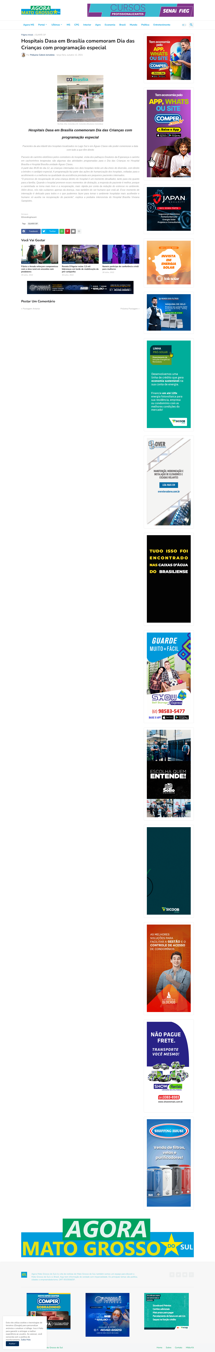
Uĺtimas (55, 24)
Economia (110, 24)
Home (159, 1347)
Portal (41, 24)
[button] (184, 24)
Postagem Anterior (31, 308)
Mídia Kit (190, 1347)
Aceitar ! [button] (12, 1343)
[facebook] (172, 1274)
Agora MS (28, 24)
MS (68, 24)
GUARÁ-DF (40, 35)
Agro (98, 24)
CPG (76, 24)
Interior (87, 24)
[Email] (73, 231)
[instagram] (191, 1274)
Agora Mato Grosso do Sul (50, 1347)
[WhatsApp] (61, 231)
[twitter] (178, 1274)
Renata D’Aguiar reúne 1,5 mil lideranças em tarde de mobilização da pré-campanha (80, 269)
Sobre (168, 1347)
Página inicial (27, 35)
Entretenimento (161, 24)
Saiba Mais (25, 1339)
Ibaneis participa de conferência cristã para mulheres (120, 267)
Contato (178, 1347)
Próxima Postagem (129, 308)
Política (145, 24)
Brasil (122, 24)
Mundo (133, 24)
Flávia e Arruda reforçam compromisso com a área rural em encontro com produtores (39, 269)
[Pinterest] (67, 231)
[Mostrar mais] (78, 231)
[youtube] (184, 1274)
